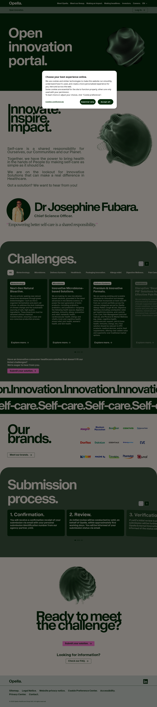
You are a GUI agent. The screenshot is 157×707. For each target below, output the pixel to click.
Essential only (87, 102)
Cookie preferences (55, 102)
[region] (79, 90)
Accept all (105, 102)
